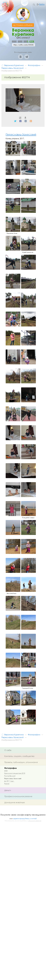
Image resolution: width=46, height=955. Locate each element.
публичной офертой (34, 821)
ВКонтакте (20, 56)
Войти (42, 4)
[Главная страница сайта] (2, 65)
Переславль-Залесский (21, 134)
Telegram (26, 56)
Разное (6, 784)
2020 (6, 771)
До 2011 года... (9, 781)
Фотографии (10, 768)
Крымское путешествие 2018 (14, 773)
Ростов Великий (9, 776)
